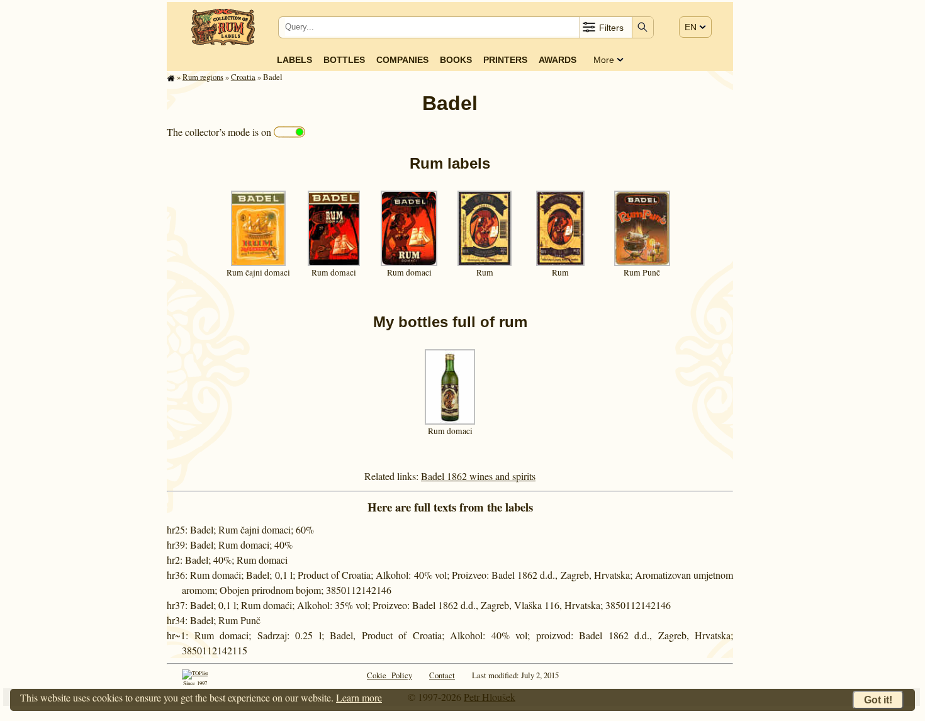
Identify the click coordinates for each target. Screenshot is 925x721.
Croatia (243, 76)
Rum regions (202, 76)
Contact (442, 675)
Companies (402, 60)
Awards (557, 60)
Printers (505, 60)
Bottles (344, 60)
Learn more (359, 697)
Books (456, 60)
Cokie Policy (389, 675)
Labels (294, 60)
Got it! (878, 700)
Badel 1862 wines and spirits (478, 476)
